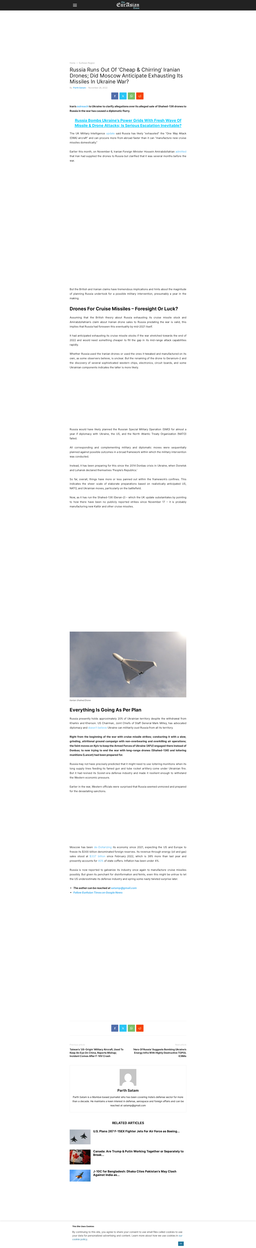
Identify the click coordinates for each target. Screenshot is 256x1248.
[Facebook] (114, 95)
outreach (82, 106)
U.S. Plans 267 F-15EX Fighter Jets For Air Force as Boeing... (136, 1131)
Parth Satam (79, 87)
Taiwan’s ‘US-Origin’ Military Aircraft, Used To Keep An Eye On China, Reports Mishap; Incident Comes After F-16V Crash (96, 1052)
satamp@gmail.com (123, 888)
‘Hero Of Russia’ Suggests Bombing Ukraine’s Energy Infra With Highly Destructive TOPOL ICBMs (159, 1052)
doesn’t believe (97, 727)
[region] (128, 37)
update (110, 133)
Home (72, 63)
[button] (75, 5)
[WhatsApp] (131, 95)
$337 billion (97, 856)
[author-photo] (128, 1085)
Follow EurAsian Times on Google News (98, 892)
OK (181, 1244)
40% (100, 860)
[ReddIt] (139, 95)
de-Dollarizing (103, 847)
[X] (123, 95)
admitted (181, 151)
